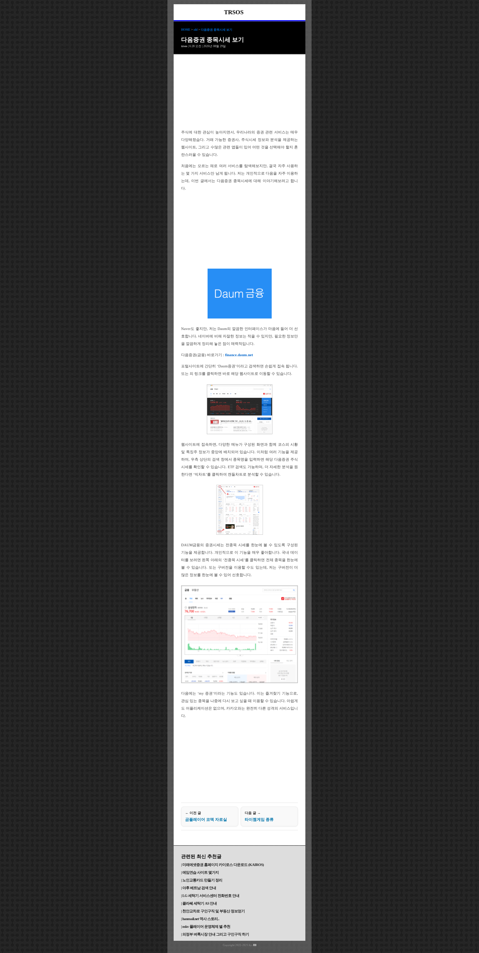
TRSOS (233, 12)
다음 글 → (259, 816)
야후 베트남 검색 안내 (199, 888)
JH (254, 945)
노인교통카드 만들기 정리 (202, 880)
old (196, 29)
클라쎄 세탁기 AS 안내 (199, 903)
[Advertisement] (239, 92)
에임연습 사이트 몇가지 (200, 872)
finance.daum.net (239, 355)
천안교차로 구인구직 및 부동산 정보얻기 (213, 911)
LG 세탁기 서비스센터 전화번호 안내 (210, 896)
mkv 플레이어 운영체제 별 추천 (206, 927)
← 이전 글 (206, 816)
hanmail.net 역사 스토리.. (200, 919)
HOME (185, 29)
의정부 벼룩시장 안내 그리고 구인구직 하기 (215, 934)
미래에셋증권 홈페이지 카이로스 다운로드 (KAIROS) (223, 865)
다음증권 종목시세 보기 (216, 29)
